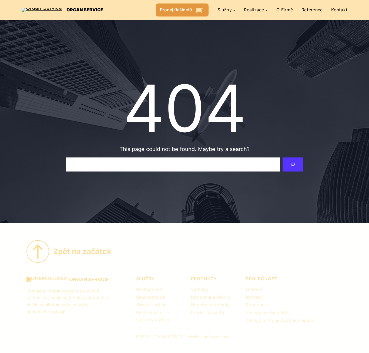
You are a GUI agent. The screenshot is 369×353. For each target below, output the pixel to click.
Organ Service (84, 9)
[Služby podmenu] (234, 10)
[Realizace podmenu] (266, 10)
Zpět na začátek (82, 251)
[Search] (293, 164)
